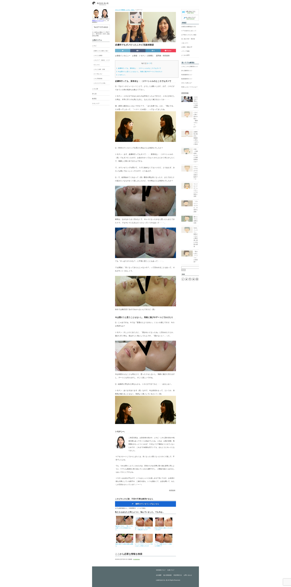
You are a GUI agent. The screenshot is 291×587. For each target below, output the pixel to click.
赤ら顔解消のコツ (186, 70)
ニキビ (94, 46)
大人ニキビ (97, 64)
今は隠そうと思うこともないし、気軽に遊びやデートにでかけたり (139, 71)
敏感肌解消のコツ (186, 79)
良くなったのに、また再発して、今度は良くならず (143, 528)
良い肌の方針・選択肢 (188, 39)
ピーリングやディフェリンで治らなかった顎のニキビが (144, 544)
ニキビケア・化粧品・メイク (102, 60)
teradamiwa (136, 559)
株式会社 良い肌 (162, 580)
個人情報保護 (167, 575)
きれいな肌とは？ (186, 83)
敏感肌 (94, 98)
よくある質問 (185, 55)
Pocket (169, 50)
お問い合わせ (188, 575)
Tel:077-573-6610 (101, 27)
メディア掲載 (185, 51)
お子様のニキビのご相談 (188, 35)
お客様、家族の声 (186, 47)
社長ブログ (170, 570)
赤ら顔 (94, 94)
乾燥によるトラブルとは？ (189, 87)
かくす (149, 63)
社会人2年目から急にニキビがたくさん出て (164, 528)
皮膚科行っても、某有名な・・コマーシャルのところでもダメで (138, 68)
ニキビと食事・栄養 (99, 69)
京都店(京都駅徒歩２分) (188, 26)
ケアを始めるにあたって (188, 30)
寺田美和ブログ (161, 570)
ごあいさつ (184, 43)
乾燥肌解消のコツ (186, 74)
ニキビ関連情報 (98, 78)
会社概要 (158, 575)
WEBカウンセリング (98, 20)
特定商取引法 (178, 575)
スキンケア (95, 103)
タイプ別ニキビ (98, 74)
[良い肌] (101, 3)
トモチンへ (120, 75)
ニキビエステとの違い (100, 83)
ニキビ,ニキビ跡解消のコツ (189, 66)
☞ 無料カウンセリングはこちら (145, 504)
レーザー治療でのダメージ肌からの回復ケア (163, 544)
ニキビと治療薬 (98, 55)
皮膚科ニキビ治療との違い (101, 50)
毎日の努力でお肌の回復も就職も (124, 544)
